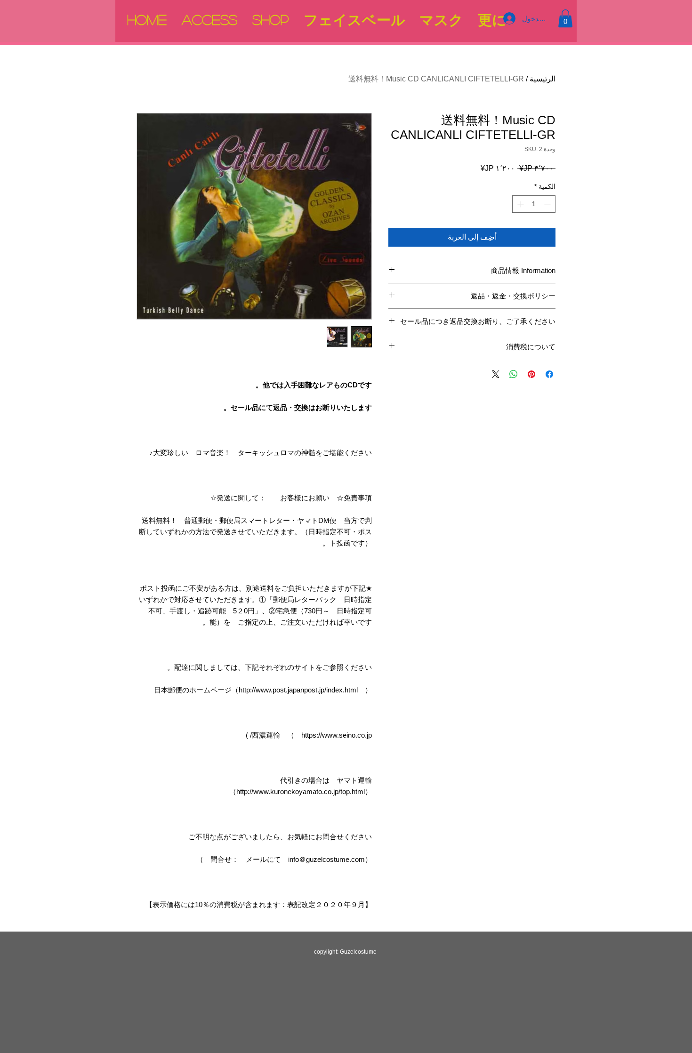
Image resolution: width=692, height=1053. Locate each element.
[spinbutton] (533, 204)
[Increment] (519, 204)
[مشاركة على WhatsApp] (513, 374)
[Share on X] (495, 374)
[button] (565, 18)
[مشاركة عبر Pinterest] (531, 374)
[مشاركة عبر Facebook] (549, 374)
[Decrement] (548, 204)
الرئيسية (542, 79)
